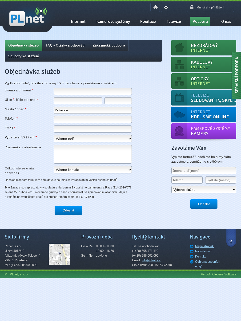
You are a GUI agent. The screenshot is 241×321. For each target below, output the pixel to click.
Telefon (11, 118)
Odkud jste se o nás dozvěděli (19, 170)
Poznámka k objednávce (23, 147)
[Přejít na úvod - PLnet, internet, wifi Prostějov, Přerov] (27, 16)
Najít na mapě (62, 257)
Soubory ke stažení (23, 56)
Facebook (231, 237)
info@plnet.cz (151, 260)
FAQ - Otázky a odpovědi (65, 45)
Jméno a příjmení (19, 90)
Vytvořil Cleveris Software (218, 274)
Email (165, 7)
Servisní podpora (236, 76)
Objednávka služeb (23, 45)
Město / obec (15, 109)
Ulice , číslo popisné (21, 100)
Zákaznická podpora (109, 45)
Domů (155, 7)
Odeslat (68, 210)
